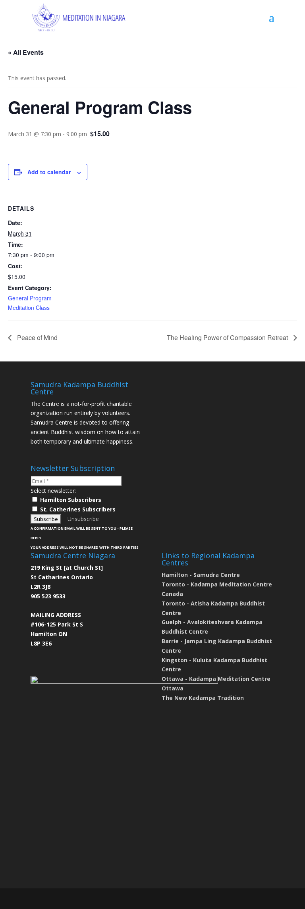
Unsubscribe (83, 519)
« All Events (26, 52)
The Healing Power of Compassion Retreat (228, 337)
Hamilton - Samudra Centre (201, 574)
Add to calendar (49, 172)
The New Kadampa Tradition (203, 697)
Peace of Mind (36, 337)
